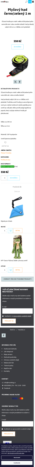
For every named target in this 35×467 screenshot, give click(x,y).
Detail (17, 231)
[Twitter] (15, 82)
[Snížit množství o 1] (6, 179)
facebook (7, 388)
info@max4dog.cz (10, 383)
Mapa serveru (8, 354)
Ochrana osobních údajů (11, 360)
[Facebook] (20, 82)
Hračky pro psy (5, 160)
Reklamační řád (9, 363)
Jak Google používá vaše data (15, 453)
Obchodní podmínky (10, 357)
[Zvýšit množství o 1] (6, 177)
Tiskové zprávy (8, 366)
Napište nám (8, 368)
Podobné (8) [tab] (17, 187)
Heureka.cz (21, 330)
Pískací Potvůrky (6, 153)
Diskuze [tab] (17, 191)
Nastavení (17, 457)
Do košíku (17, 47)
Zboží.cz (12, 330)
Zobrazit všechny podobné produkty (18, 279)
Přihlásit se (9, 321)
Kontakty (7, 371)
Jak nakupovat (8, 352)
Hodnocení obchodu (10, 349)
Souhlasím (17, 463)
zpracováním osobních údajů (22, 316)
